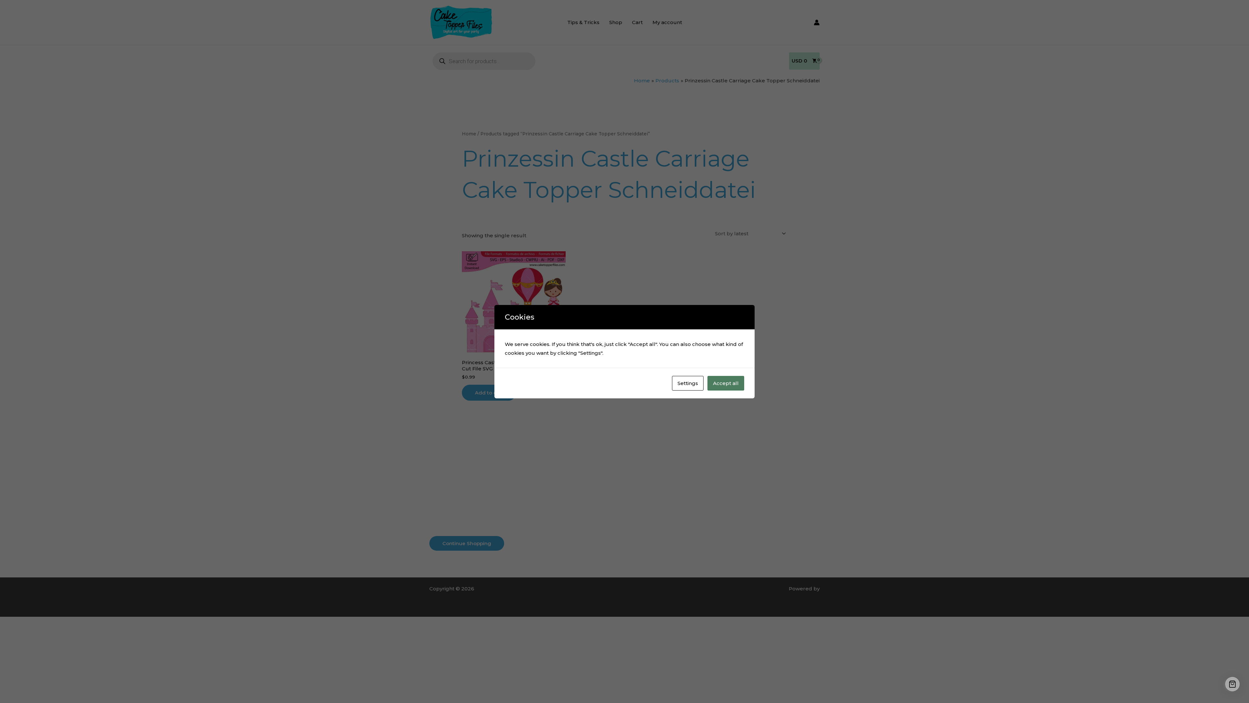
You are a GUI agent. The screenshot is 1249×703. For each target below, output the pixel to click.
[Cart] (1232, 684)
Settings (688, 383)
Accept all (726, 383)
